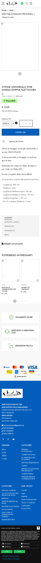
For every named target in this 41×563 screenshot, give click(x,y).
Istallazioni (5, 498)
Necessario (7, 544)
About (4, 449)
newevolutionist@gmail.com (13, 425)
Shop (11, 10)
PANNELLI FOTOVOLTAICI (26, 450)
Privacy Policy (26, 508)
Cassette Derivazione (28, 454)
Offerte (4, 456)
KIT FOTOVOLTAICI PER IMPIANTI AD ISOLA (10, 494)
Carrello (24, 490)
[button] (20, 73)
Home (4, 10)
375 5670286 (8, 428)
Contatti (4, 459)
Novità (4, 452)
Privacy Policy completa (11, 559)
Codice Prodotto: (8, 96)
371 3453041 (8, 431)
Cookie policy (26, 505)
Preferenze (26, 544)
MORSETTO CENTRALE (25, 288)
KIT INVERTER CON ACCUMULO (28, 458)
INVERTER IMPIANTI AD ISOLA (10, 502)
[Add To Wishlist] (3, 141)
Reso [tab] (7, 235)
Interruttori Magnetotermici (30, 462)
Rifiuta (19, 551)
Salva (6, 551)
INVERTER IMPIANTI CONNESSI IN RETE (28, 478)
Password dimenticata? (29, 499)
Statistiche (7, 547)
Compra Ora (20, 132)
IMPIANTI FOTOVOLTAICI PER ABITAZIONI (30, 470)
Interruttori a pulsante (8, 490)
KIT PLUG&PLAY (7, 509)
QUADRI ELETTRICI (8, 519)
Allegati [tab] (8, 218)
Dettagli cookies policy (10, 556)
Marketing (26, 547)
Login (23, 493)
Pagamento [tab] (10, 230)
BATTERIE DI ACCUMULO (10, 506)
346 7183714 (8, 433)
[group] (20, 46)
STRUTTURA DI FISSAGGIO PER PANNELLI (17, 14)
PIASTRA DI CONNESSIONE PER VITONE (9, 289)
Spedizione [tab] (9, 226)
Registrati (24, 496)
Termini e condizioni (28, 502)
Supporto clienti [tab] (12, 222)
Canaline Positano (27, 474)
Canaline (24, 466)
